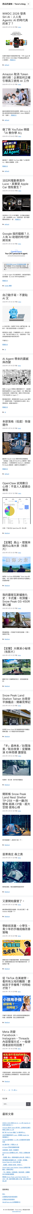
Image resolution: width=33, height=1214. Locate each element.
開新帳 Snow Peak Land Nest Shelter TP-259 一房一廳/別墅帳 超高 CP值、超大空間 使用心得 (16, 800)
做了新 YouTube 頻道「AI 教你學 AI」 (15, 131)
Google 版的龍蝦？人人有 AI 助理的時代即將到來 (15, 237)
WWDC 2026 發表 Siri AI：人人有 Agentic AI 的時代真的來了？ (15, 18)
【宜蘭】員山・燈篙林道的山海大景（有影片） (16, 546)
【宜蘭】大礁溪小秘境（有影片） (12, 1165)
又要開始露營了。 (13, 901)
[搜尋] (28, 1104)
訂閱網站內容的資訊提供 (9, 1197)
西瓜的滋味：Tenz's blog (14, 4)
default (7, 65)
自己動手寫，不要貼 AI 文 (10, 1144)
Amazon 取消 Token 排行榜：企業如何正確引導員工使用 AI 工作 (16, 78)
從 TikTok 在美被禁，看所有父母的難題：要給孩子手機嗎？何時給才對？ (16, 983)
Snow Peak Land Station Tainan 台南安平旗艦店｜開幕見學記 (16, 699)
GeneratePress (16, 1211)
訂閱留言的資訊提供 (8, 1199)
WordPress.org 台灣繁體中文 (11, 1202)
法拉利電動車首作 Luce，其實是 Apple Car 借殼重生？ (15, 184)
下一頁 (14, 1090)
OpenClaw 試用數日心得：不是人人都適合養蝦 (16, 487)
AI (5, 349)
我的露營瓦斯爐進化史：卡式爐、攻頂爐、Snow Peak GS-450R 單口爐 (16, 599)
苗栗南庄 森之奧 (12, 854)
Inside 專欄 (8, 286)
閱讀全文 (13, 60)
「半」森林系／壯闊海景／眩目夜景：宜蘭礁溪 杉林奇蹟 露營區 (16, 749)
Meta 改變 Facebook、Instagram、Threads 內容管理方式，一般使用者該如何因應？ (16, 1038)
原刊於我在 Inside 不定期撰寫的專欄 (16, 264)
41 (9, 1090)
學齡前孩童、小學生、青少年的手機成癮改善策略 (16, 929)
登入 (3, 1194)
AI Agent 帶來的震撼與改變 (10, 1147)
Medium (7, 533)
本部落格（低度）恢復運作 (10, 1150)
